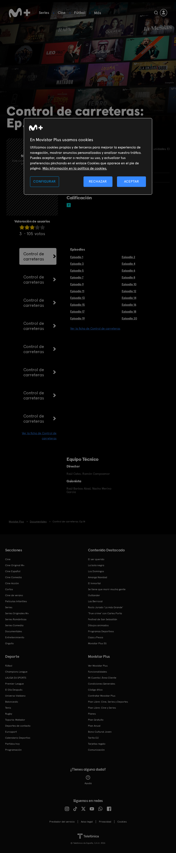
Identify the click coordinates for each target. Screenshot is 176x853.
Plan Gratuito (95, 719)
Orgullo (9, 643)
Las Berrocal (95, 601)
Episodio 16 (129, 304)
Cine (61, 12)
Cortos (9, 589)
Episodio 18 (129, 311)
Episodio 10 (129, 284)
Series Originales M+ (17, 613)
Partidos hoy (12, 743)
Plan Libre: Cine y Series (102, 707)
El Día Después (13, 689)
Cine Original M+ (14, 565)
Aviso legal (87, 821)
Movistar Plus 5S (97, 643)
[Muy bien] (42, 227)
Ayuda (88, 783)
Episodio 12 (129, 291)
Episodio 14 (129, 297)
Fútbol (79, 12)
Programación (13, 749)
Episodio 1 (76, 257)
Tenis (8, 707)
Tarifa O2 (93, 737)
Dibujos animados (98, 625)
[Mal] (27, 227)
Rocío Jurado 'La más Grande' (105, 607)
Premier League (14, 683)
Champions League (16, 671)
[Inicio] (19, 12)
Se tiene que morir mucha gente (107, 589)
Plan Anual (94, 725)
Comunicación (96, 749)
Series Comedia (14, 625)
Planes (92, 713)
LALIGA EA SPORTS (15, 677)
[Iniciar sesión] (163, 12)
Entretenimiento (14, 637)
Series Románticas (15, 619)
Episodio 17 (77, 311)
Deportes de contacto (17, 725)
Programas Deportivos (101, 631)
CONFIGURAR (44, 182)
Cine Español (12, 571)
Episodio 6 (128, 270)
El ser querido (96, 559)
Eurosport (11, 731)
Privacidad (105, 821)
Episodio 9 (77, 284)
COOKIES (122, 821)
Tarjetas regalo (96, 743)
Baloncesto (11, 701)
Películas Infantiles (16, 601)
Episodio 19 (77, 318)
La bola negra (96, 565)
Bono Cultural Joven (100, 731)
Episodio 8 (128, 277)
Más (97, 13)
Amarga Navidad (97, 577)
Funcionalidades (97, 671)
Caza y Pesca (95, 637)
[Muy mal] (22, 227)
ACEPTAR (131, 182)
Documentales (13, 631)
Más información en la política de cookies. (74, 168)
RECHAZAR (98, 182)
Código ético (95, 689)
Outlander (94, 595)
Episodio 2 (128, 257)
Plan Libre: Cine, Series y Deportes (108, 701)
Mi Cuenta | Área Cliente (102, 677)
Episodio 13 (77, 297)
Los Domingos (96, 571)
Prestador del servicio (62, 821)
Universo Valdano (15, 695)
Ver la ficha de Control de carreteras (95, 328)
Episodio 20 (129, 318)
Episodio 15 (77, 304)
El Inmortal (94, 583)
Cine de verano (14, 595)
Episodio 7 (76, 277)
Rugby (8, 713)
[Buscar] (156, 13)
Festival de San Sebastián (102, 619)
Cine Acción (12, 583)
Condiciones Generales (101, 683)
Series (44, 12)
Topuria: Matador (15, 719)
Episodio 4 (128, 263)
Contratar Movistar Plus (101, 695)
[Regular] (32, 227)
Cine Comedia (13, 577)
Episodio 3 (77, 263)
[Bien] (37, 227)
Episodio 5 (77, 270)
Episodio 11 (77, 291)
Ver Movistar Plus (98, 665)
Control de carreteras (33, 256)
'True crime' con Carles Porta (105, 613)
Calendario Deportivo (17, 737)
